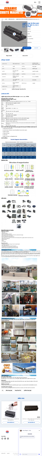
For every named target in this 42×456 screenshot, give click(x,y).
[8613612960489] (2, 438)
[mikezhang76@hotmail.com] (8, 438)
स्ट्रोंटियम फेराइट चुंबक (27, 390)
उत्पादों (6, 19)
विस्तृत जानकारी (9, 55)
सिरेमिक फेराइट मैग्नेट (11, 19)
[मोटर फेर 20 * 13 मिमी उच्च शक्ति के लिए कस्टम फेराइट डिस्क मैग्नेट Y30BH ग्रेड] (31, 410)
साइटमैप (8, 453)
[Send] (39, 454)
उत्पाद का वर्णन (25, 55)
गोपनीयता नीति (3, 453)
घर (2, 19)
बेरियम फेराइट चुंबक (9, 390)
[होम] (7, 433)
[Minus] (39, 430)
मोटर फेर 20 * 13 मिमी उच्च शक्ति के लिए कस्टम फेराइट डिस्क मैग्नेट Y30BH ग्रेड (31, 420)
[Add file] (20, 454)
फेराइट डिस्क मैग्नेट (18, 390)
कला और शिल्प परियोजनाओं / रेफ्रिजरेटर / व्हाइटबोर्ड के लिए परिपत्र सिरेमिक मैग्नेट (10, 420)
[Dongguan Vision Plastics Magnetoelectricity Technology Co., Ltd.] (7, 2)
